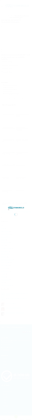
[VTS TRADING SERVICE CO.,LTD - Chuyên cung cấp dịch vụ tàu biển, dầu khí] (16, 207)
